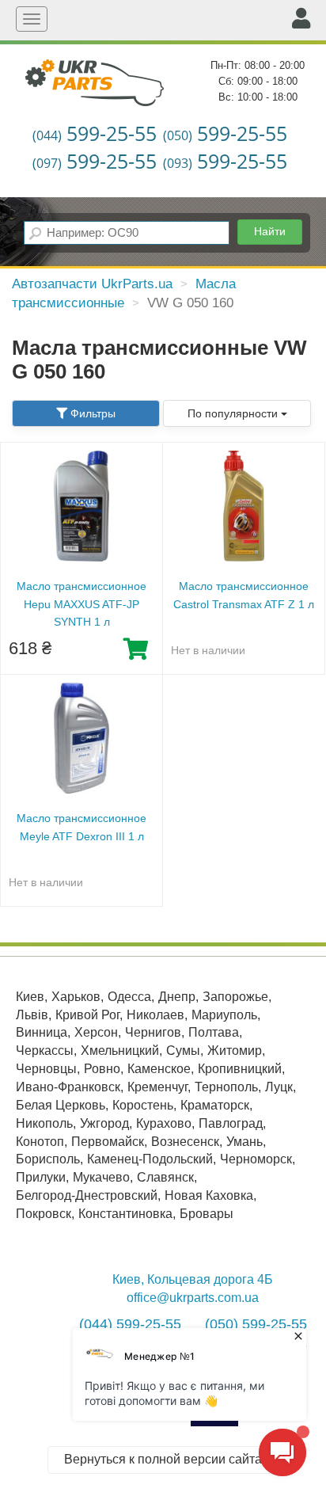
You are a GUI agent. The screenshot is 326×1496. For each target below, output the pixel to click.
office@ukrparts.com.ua (193, 1297)
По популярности (234, 413)
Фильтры (91, 413)
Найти (270, 231)
